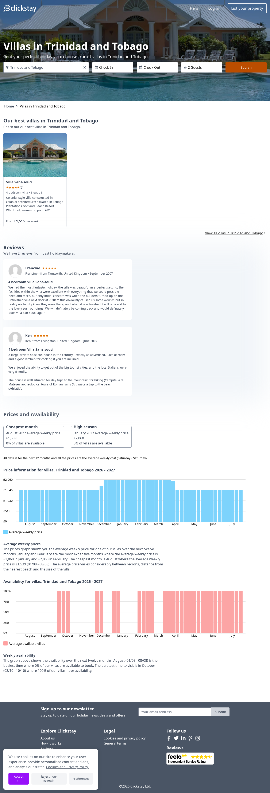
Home (9, 106)
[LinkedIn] (183, 738)
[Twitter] (176, 738)
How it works (51, 743)
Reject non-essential (49, 778)
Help (194, 8)
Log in (213, 8)
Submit (220, 712)
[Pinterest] (190, 738)
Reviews (46, 748)
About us (47, 738)
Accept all (18, 778)
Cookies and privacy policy (125, 738)
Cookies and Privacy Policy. (67, 767)
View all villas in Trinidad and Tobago (234, 233)
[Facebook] (168, 738)
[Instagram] (197, 738)
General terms (115, 743)
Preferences (81, 779)
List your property (247, 8)
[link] (35, 155)
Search (246, 67)
